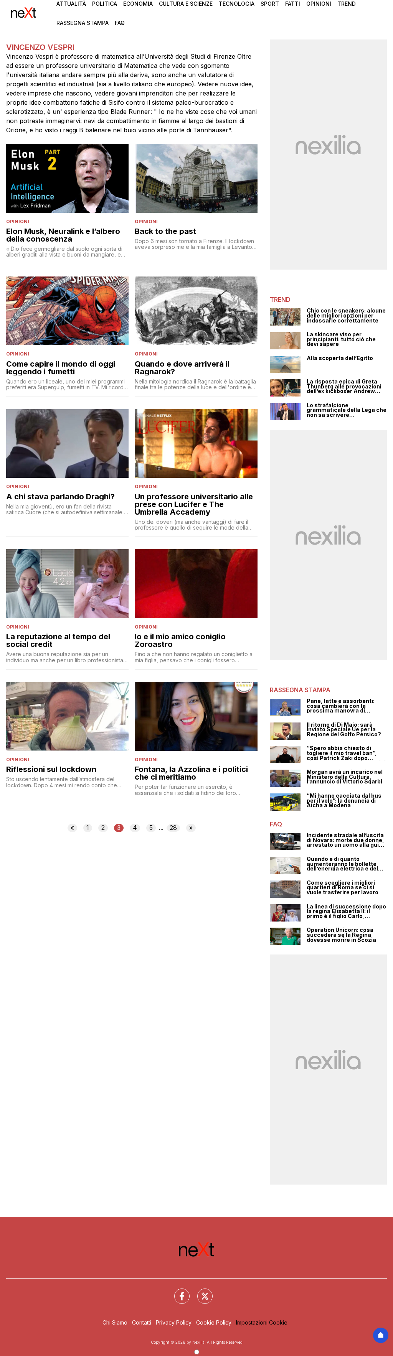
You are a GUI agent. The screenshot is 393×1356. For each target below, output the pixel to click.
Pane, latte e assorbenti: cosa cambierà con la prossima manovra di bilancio (341, 706)
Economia (138, 3)
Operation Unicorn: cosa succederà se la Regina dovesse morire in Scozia (341, 935)
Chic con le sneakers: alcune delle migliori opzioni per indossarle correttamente (346, 315)
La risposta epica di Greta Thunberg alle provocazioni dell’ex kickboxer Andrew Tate (344, 386)
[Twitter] (200, 1292)
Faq (120, 23)
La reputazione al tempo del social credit (58, 640)
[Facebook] (177, 1292)
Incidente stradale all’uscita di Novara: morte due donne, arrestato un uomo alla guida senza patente (346, 840)
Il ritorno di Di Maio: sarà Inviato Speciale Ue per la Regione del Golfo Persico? (344, 729)
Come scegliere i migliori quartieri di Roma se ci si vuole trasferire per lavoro (342, 887)
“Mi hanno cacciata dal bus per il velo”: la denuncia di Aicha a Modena (344, 800)
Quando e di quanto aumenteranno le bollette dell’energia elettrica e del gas (342, 864)
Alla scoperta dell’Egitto (340, 358)
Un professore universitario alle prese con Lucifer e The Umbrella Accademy (194, 504)
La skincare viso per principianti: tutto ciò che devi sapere (341, 339)
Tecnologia (236, 3)
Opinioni (318, 3)
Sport (270, 3)
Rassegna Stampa (82, 23)
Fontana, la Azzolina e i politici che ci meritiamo (191, 773)
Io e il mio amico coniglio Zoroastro (180, 640)
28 (173, 827)
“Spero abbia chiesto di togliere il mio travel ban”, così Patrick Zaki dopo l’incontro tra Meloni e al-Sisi (346, 753)
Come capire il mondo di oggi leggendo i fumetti (60, 367)
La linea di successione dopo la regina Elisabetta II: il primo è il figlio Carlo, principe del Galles (346, 911)
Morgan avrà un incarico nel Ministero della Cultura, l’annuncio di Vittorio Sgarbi (345, 777)
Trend (346, 3)
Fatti (292, 3)
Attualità (71, 3)
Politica (104, 3)
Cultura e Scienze (186, 3)
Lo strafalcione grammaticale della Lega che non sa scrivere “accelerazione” (346, 410)
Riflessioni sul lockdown (51, 769)
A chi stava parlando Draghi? (60, 496)
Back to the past (165, 231)
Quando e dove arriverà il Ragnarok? (182, 367)
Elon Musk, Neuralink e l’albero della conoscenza (63, 235)
